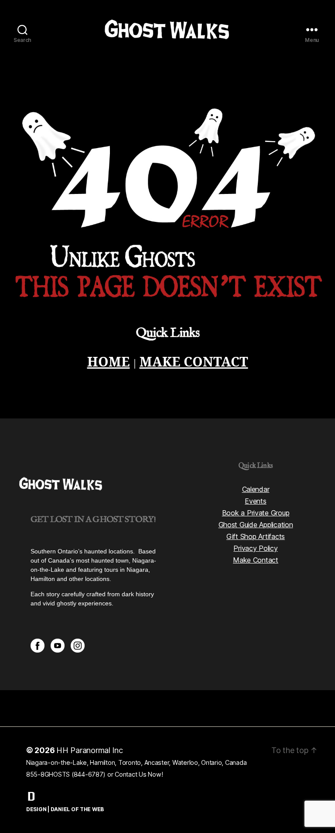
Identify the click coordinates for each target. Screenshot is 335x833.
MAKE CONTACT (194, 362)
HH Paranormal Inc (89, 750)
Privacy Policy (255, 548)
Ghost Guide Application (256, 524)
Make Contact (255, 560)
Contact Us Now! (139, 774)
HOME (108, 362)
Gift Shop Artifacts (255, 536)
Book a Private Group (256, 512)
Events (255, 501)
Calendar (256, 489)
